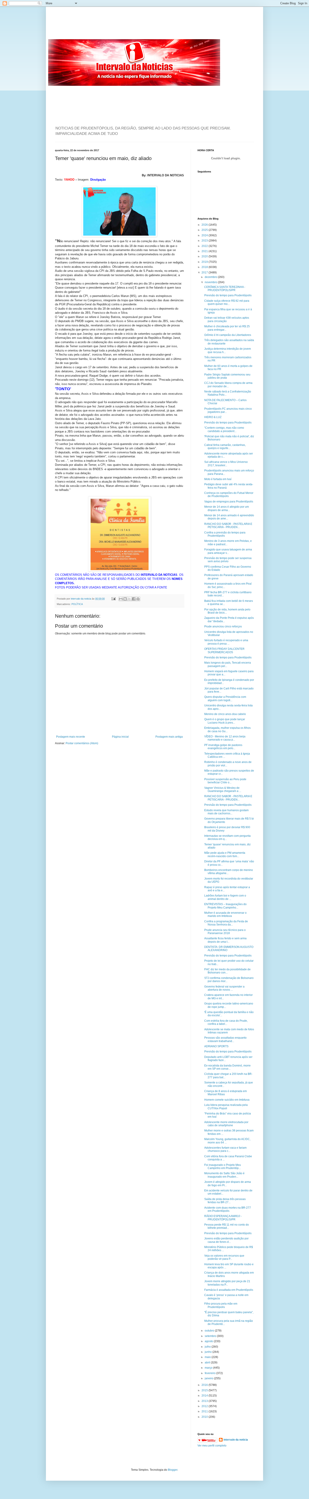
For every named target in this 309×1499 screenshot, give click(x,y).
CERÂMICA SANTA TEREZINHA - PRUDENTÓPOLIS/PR (224, 288)
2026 (205, 224)
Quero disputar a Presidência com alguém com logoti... (225, 698)
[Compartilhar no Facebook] (133, 599)
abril (208, 1362)
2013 (205, 1401)
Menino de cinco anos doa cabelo (225, 714)
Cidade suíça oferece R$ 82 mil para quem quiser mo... (226, 302)
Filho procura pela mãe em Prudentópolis (220, 1305)
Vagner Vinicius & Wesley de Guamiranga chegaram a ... (222, 789)
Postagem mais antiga (169, 736)
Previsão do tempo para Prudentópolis (228, 295)
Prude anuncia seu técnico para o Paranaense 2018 (225, 931)
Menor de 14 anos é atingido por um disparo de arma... (226, 508)
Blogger (172, 1469)
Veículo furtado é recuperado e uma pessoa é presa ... (226, 642)
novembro (211, 282)
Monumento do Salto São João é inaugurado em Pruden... (224, 1175)
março (209, 1367)
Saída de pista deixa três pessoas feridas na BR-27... (225, 1201)
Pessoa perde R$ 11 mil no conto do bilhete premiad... (226, 1226)
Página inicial (120, 736)
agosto (209, 1341)
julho (208, 1346)
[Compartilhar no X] (129, 599)
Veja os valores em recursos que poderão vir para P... (224, 1257)
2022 (205, 246)
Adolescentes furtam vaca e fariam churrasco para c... (225, 1149)
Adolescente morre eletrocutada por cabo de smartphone (226, 1124)
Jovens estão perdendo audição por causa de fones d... (226, 1240)
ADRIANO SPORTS (216, 1046)
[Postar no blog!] (125, 599)
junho (208, 1351)
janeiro (209, 1378)
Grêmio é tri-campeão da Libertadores (227, 335)
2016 (205, 1385)
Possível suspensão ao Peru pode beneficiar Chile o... (225, 781)
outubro (210, 1330)
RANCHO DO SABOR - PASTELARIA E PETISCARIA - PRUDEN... (228, 525)
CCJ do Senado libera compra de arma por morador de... (228, 384)
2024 (205, 235)
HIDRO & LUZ (212, 417)
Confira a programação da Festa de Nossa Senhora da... (226, 923)
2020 (205, 256)
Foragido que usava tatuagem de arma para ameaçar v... (228, 551)
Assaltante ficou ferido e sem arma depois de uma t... (225, 940)
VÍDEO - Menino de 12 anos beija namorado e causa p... (224, 738)
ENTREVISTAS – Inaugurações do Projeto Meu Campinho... (225, 906)
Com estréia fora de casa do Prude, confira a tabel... (226, 1022)
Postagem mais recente (70, 736)
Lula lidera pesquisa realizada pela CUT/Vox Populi (226, 1106)
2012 (205, 1406)
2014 (205, 1395)
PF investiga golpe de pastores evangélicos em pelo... (223, 747)
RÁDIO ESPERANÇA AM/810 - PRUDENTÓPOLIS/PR (223, 1218)
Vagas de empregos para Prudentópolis (228, 501)
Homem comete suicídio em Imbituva (227, 1099)
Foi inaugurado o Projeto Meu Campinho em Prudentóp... (222, 1166)
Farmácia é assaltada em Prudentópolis (228, 1289)
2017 (205, 272)
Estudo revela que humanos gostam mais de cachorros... (226, 812)
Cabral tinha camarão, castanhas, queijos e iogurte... (225, 446)
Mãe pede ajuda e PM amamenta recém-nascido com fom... (224, 854)
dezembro (211, 277)
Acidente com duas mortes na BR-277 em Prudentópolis (227, 1209)
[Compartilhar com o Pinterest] (138, 599)
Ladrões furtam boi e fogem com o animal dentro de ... (225, 897)
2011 (205, 1411)
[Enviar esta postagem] (113, 598)
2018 (205, 267)
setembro (211, 1336)
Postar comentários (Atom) (82, 743)
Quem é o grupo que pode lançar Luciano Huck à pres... (224, 721)
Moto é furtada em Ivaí (217, 479)
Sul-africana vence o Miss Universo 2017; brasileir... (226, 463)
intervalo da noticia (81, 598)
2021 (205, 251)
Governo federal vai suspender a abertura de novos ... (224, 988)
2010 (205, 1416)
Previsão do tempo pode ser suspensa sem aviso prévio (228, 560)
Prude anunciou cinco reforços (223, 626)
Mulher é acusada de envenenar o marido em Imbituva (225, 914)
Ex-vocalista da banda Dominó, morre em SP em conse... (227, 1067)
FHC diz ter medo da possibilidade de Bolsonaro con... (227, 971)
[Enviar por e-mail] (121, 599)
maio (208, 1357)
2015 (205, 1390)
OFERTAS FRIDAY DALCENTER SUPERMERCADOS (224, 650)
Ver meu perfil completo (211, 1445)
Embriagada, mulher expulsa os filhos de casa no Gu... (227, 729)
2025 (205, 230)
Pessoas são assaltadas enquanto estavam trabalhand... (225, 1039)
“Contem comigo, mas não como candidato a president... (224, 429)
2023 (205, 240)
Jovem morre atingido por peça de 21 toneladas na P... (227, 1283)
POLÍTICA (77, 604)
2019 (205, 261)
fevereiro (210, 1373)
